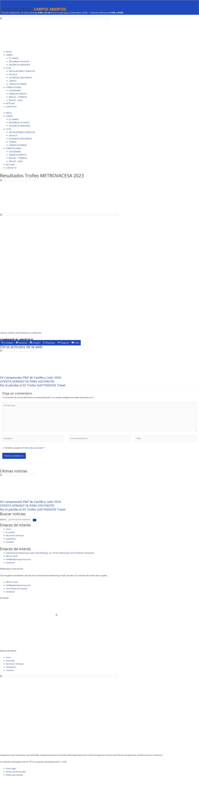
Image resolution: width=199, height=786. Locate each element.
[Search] (34, 520)
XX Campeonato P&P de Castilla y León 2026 (30, 377)
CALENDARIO (15, 90)
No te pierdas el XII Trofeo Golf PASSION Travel (32, 385)
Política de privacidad (33, 447)
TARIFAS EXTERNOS (18, 84)
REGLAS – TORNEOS (18, 97)
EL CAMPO (13, 58)
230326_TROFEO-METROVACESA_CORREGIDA (20, 333)
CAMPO (9, 55)
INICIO (9, 51)
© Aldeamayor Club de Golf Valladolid (17, 781)
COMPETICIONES (13, 87)
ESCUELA (13, 74)
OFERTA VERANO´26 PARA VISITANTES (27, 381)
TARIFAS (12, 80)
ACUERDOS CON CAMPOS (20, 77)
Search (3, 519)
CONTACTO (11, 106)
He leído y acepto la (24, 447)
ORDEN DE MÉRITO (17, 93)
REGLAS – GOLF (16, 100)
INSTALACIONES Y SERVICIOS (22, 71)
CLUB (8, 68)
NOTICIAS (10, 103)
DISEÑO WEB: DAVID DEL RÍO (13, 784)
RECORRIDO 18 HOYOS (19, 61)
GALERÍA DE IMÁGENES (19, 64)
